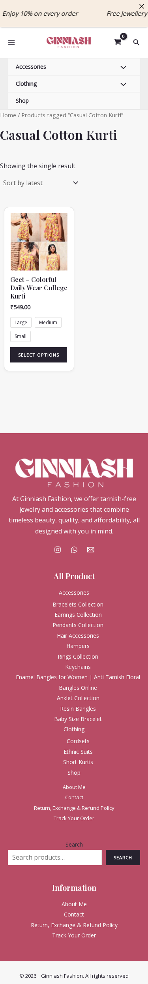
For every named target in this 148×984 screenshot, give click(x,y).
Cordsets (78, 741)
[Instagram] (57, 549)
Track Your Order (74, 818)
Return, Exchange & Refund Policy (74, 807)
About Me (74, 787)
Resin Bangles (78, 708)
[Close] (141, 6)
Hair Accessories (78, 635)
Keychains (78, 666)
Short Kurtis (78, 762)
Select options (38, 355)
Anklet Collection (78, 698)
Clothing (26, 83)
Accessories (31, 66)
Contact (74, 797)
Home (8, 115)
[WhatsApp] (74, 549)
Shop (22, 100)
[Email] (90, 549)
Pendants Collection (77, 625)
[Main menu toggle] (11, 42)
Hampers (78, 646)
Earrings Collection (78, 614)
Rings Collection (78, 656)
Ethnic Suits (78, 751)
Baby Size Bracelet (78, 719)
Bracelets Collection (77, 604)
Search (74, 844)
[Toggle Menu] (121, 67)
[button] (136, 43)
